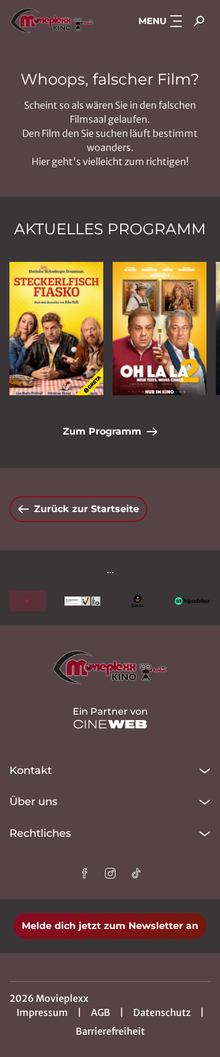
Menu (152, 20)
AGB (100, 1012)
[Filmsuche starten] (199, 21)
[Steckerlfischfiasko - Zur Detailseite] (56, 328)
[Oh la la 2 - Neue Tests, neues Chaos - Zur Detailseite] (160, 328)
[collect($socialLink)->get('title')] (84, 873)
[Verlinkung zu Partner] (27, 601)
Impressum (42, 1012)
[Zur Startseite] (51, 21)
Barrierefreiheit (110, 1031)
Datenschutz (162, 1012)
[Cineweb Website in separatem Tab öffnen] (110, 724)
